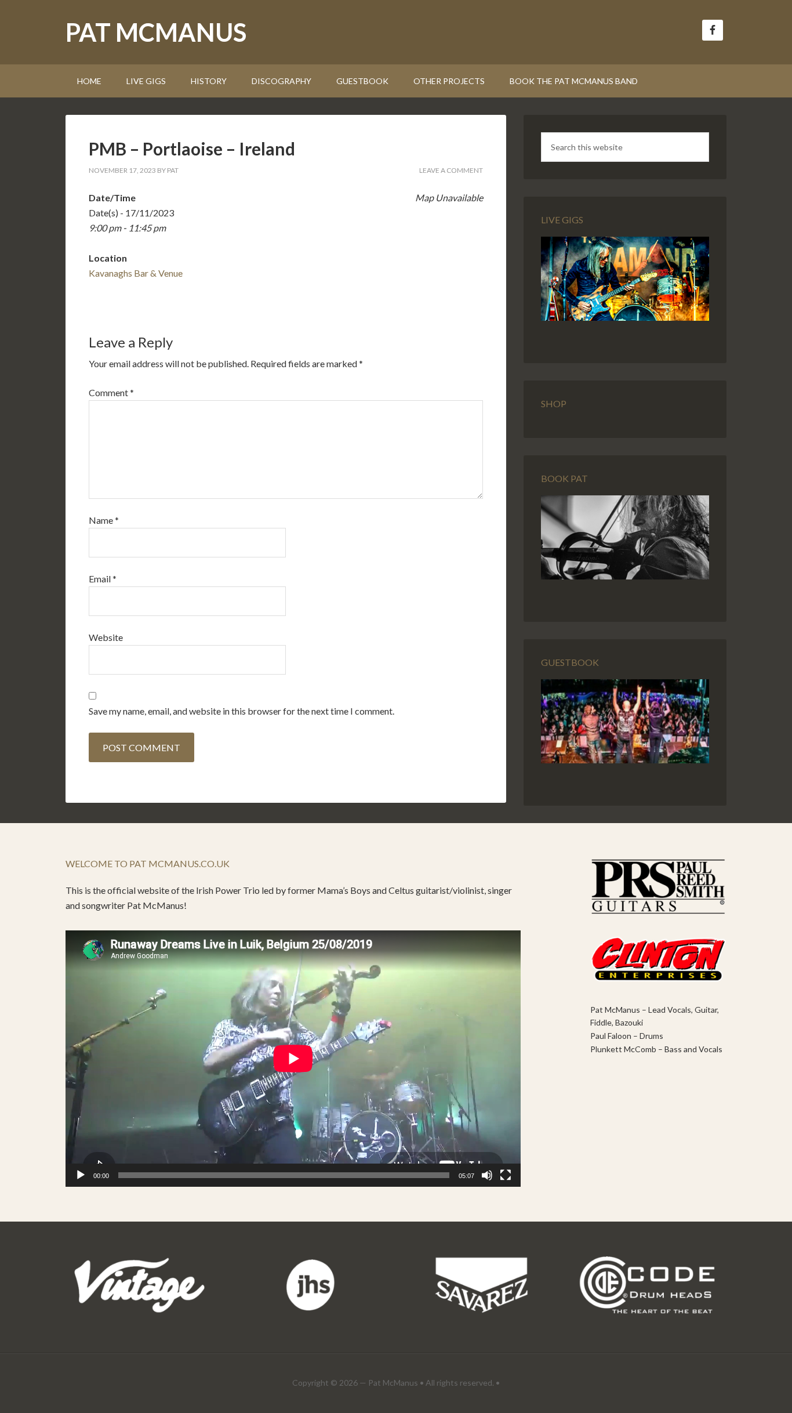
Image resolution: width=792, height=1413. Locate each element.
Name (104, 520)
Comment (111, 392)
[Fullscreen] (505, 1175)
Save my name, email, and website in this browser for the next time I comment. (241, 710)
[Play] (80, 1175)
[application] (293, 1058)
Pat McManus (156, 32)
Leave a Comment (451, 170)
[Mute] (487, 1175)
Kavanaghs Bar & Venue (136, 272)
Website (106, 637)
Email (103, 578)
